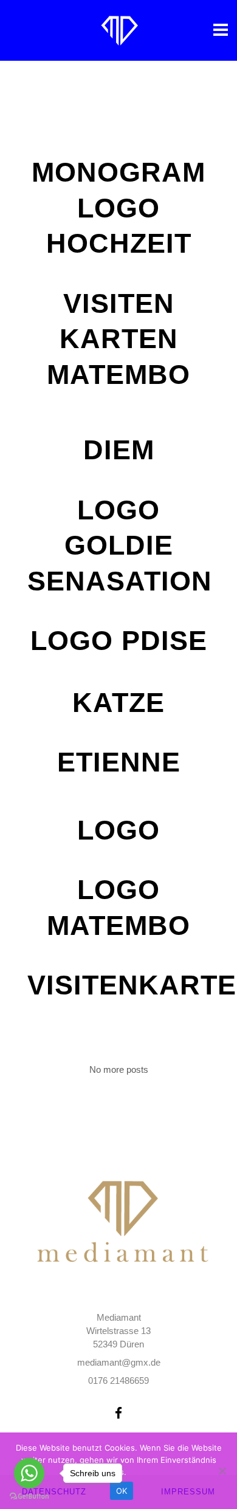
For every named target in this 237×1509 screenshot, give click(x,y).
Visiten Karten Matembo (118, 339)
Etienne (118, 762)
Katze (118, 702)
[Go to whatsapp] (29, 1473)
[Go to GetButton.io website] (29, 1496)
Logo (118, 830)
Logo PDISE (118, 640)
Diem (118, 449)
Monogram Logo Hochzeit (118, 208)
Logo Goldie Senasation (119, 545)
